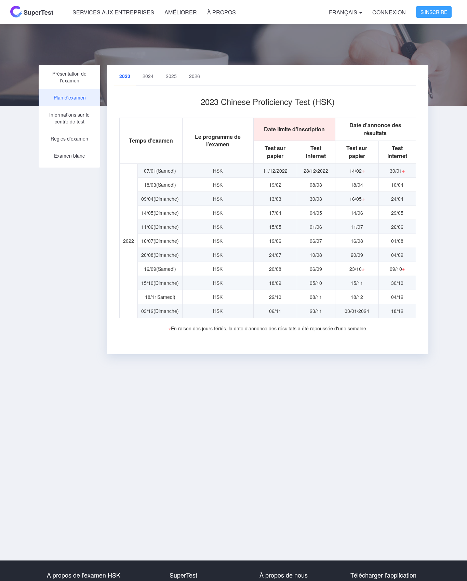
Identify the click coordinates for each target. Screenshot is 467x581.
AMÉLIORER (180, 12)
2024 (148, 75)
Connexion (389, 12)
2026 (194, 75)
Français (344, 12)
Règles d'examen (69, 138)
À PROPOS (221, 12)
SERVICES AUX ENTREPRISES (113, 12)
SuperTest (37, 12)
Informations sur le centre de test (69, 118)
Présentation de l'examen (69, 77)
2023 (124, 75)
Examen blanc (69, 155)
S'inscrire (434, 12)
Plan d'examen (70, 97)
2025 (171, 75)
